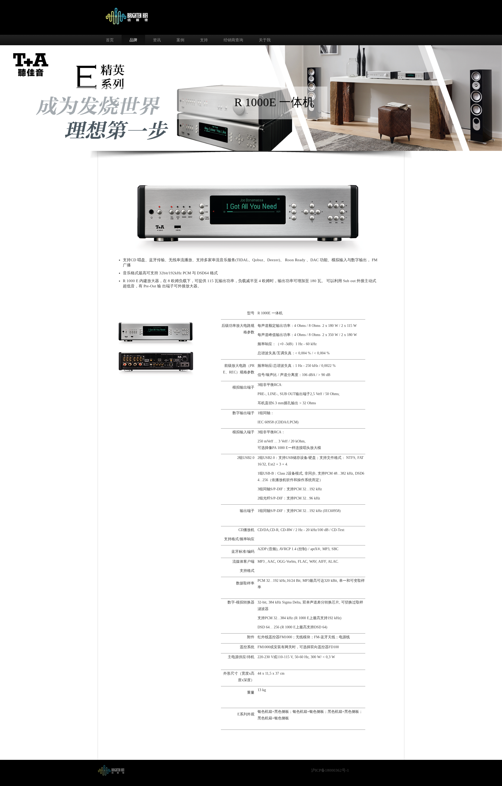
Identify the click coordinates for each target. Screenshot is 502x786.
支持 (204, 40)
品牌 (133, 40)
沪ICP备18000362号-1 (330, 770)
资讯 (157, 40)
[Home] (111, 770)
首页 (110, 40)
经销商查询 (233, 40)
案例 (180, 40)
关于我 (265, 40)
